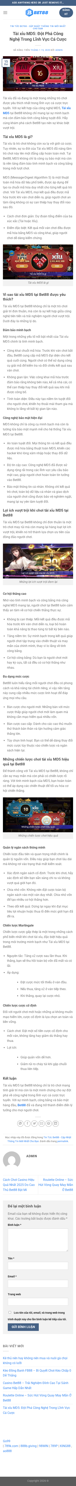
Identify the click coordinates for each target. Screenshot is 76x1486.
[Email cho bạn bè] (41, 1123)
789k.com (11, 1446)
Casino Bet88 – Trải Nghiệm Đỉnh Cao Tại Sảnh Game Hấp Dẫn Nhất (35, 1385)
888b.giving (28, 1446)
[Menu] (5, 12)
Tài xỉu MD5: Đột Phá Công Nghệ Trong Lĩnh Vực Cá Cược (36, 1410)
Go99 (6, 1441)
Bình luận (14, 1225)
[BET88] (36, 12)
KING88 (65, 1446)
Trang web (14, 1294)
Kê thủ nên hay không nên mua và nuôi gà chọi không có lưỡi (35, 1360)
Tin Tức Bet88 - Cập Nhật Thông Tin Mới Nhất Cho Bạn (38, 27)
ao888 (7, 1451)
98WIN (43, 1446)
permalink (62, 1141)
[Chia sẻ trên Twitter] (34, 1123)
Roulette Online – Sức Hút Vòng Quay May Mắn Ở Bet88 (55, 1185)
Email (12, 1276)
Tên (11, 1258)
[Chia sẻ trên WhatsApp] (20, 1123)
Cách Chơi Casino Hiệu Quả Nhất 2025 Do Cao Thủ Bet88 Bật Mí (19, 1185)
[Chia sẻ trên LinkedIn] (55, 1123)
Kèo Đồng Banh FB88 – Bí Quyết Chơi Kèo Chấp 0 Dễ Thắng (37, 1373)
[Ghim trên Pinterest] (48, 1123)
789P (54, 1446)
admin (59, 50)
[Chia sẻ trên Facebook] (27, 1123)
